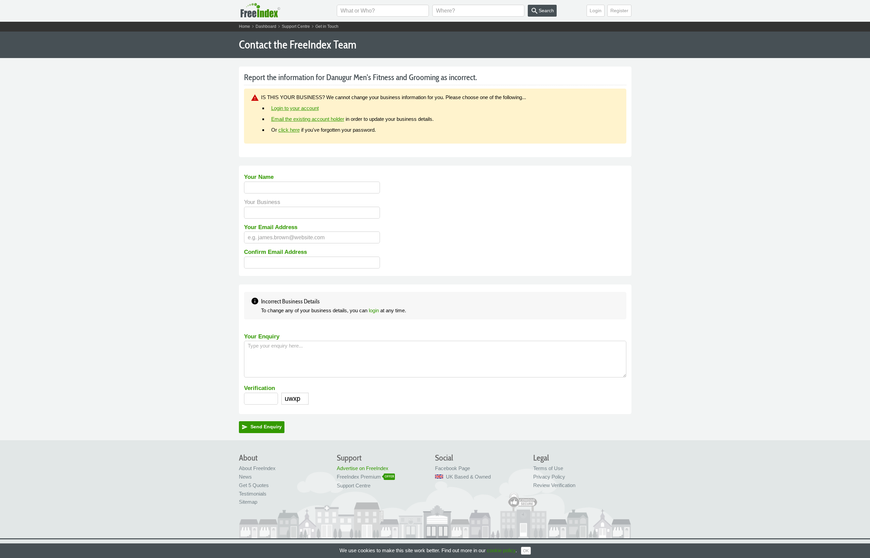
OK (526, 550)
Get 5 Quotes (254, 485)
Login (596, 10)
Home (244, 26)
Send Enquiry (262, 427)
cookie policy (501, 550)
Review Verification (554, 485)
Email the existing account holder (307, 119)
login (374, 310)
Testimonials (252, 494)
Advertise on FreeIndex (362, 468)
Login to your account (295, 108)
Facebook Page (452, 468)
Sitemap (248, 502)
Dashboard (266, 26)
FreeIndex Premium (359, 477)
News (245, 477)
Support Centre (296, 26)
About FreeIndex (257, 468)
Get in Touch (326, 26)
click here (289, 130)
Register (619, 10)
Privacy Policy (549, 477)
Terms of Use (548, 468)
